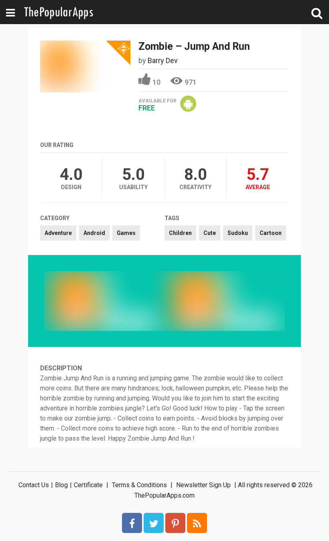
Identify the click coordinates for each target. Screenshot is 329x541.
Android (94, 233)
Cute (209, 233)
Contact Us (33, 485)
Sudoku (237, 233)
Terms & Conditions (139, 485)
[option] (104, 301)
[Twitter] (154, 523)
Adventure (58, 233)
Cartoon (271, 233)
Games (126, 233)
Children (180, 233)
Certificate (88, 485)
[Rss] (197, 523)
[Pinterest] (175, 523)
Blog (61, 485)
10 (156, 82)
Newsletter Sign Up (203, 485)
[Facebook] (132, 523)
